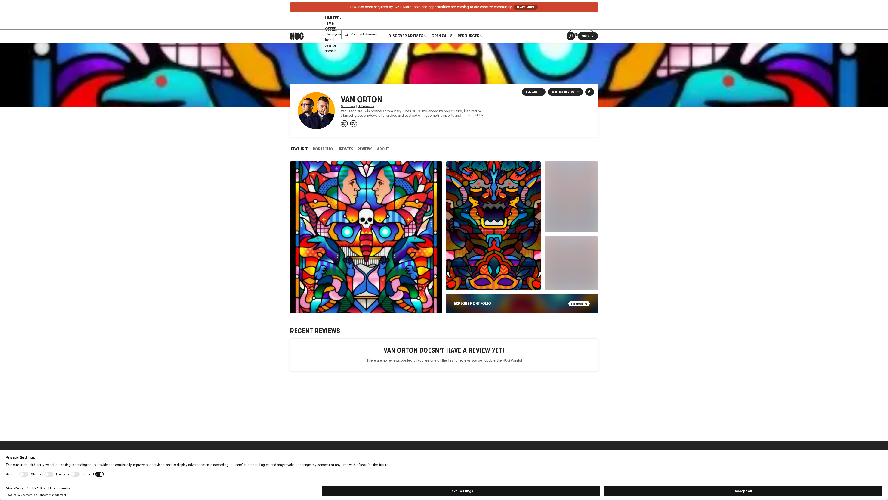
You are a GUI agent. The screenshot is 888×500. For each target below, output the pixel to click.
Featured (300, 149)
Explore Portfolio (472, 303)
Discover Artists (405, 36)
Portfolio (323, 149)
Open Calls (442, 36)
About (383, 149)
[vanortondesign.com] (344, 123)
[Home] (297, 36)
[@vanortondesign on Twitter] (353, 123)
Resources (469, 36)
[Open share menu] (589, 92)
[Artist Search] (571, 36)
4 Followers (366, 106)
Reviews (365, 149)
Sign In (587, 36)
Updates (345, 149)
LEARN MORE (526, 7)
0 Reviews (348, 106)
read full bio (475, 115)
